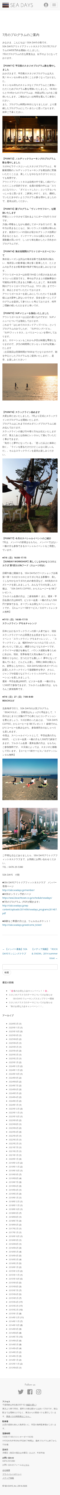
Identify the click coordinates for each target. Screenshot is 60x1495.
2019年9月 (14, 1174)
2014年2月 (14, 1356)
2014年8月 (14, 1332)
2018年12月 (14, 1201)
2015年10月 (14, 1278)
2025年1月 (14, 1062)
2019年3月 (14, 1193)
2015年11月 (14, 1274)
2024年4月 (14, 1097)
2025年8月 (14, 1039)
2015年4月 (14, 1301)
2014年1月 (14, 1359)
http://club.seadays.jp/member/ (18, 890)
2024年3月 (14, 1101)
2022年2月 (14, 1143)
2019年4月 (14, 1189)
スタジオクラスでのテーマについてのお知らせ (30, 994)
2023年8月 (14, 1124)
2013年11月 (14, 1363)
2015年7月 (14, 1290)
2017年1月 (14, 1232)
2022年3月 (14, 1139)
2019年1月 (14, 1197)
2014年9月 (14, 1329)
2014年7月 (14, 1336)
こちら (26, 1464)
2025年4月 (14, 1050)
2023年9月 (14, 1120)
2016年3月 (14, 1259)
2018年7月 (14, 1220)
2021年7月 (14, 1147)
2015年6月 (14, 1294)
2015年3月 (14, 1305)
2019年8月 (14, 1178)
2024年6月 (14, 1089)
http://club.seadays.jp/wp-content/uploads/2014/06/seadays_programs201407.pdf (29, 909)
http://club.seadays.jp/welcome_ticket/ (22, 924)
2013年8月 (14, 1367)
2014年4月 (14, 1348)
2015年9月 (14, 1282)
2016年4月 (14, 1255)
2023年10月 (14, 1116)
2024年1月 (14, 1104)
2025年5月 (14, 1046)
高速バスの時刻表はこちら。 (18, 1416)
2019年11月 (14, 1166)
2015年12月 (14, 1271)
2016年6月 (14, 1247)
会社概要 (6, 1470)
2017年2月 (14, 1228)
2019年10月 (14, 1170)
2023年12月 (14, 1108)
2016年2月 (14, 1263)
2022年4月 (14, 1135)
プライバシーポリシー (12, 1474)
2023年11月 (14, 1112)
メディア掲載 (8, 1478)
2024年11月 (14, 1070)
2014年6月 (14, 1340)
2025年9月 (14, 1035)
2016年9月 (14, 1240)
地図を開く (31, 1404)
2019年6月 (14, 1186)
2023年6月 (14, 1128)
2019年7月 (14, 1182)
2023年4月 (14, 1131)
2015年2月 (14, 1309)
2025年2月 (14, 1058)
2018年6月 (14, 1224)
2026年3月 (14, 1023)
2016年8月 (14, 1244)
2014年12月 (14, 1317)
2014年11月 (14, 1321)
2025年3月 (14, 1054)
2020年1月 (14, 1158)
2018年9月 (14, 1213)
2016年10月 (14, 1236)
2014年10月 (14, 1325)
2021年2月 (14, 1151)
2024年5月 (14, 1093)
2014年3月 (14, 1352)
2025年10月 (14, 1031)
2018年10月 (14, 1209)
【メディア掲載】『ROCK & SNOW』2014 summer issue (44, 953)
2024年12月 (14, 1066)
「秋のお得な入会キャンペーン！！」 (26, 1006)
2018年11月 (14, 1205)
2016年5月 (14, 1251)
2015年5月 (14, 1298)
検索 (6, 972)
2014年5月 (14, 1344)
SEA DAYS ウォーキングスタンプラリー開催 (31, 998)
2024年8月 (14, 1081)
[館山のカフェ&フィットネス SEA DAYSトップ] (17, 6)
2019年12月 (14, 1162)
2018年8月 (14, 1216)
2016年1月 (14, 1267)
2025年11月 (14, 1027)
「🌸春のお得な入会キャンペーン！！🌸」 (29, 990)
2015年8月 (14, 1286)
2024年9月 (14, 1077)
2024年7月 (14, 1085)
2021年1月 (14, 1155)
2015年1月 (14, 1313)
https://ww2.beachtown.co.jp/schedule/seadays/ (27, 897)
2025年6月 (14, 1043)
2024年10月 (14, 1073)
